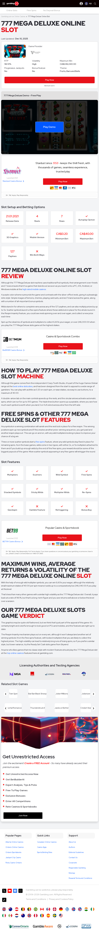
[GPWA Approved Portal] (86, 926)
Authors (72, 847)
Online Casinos (19, 16)
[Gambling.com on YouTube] (10, 892)
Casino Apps (41, 847)
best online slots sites (22, 386)
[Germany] (61, 909)
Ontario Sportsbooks (13, 852)
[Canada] (48, 909)
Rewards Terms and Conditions (80, 878)
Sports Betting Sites (44, 852)
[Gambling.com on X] (4, 892)
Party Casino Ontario (14, 863)
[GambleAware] (43, 926)
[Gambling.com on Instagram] (20, 892)
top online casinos (15, 653)
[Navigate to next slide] (93, 694)
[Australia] (10, 909)
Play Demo (49, 127)
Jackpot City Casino (13, 857)
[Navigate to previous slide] (6, 694)
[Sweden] (54, 915)
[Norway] (29, 915)
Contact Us (73, 857)
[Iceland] (73, 909)
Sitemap (72, 873)
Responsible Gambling (77, 868)
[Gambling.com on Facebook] (15, 892)
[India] (86, 909)
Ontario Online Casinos (15, 847)
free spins (40, 441)
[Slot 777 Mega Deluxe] (10, 915)
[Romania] (42, 915)
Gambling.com (6, 16)
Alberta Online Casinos (14, 842)
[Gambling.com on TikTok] (4, 901)
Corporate (73, 863)
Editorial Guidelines (76, 852)
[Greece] (67, 909)
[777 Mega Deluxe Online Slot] (42, 909)
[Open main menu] (3, 3)
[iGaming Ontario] (18, 926)
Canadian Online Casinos (46, 842)
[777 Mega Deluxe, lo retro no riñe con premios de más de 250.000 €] (48, 915)
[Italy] (4, 915)
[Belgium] (23, 909)
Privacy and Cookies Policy (61, 899)
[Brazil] (36, 909)
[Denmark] (54, 909)
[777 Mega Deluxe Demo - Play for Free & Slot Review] (4, 909)
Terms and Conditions (36, 899)
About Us (72, 842)
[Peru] (36, 915)
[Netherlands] (17, 915)
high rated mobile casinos (34, 289)
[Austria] (17, 909)
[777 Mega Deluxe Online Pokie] (23, 915)
